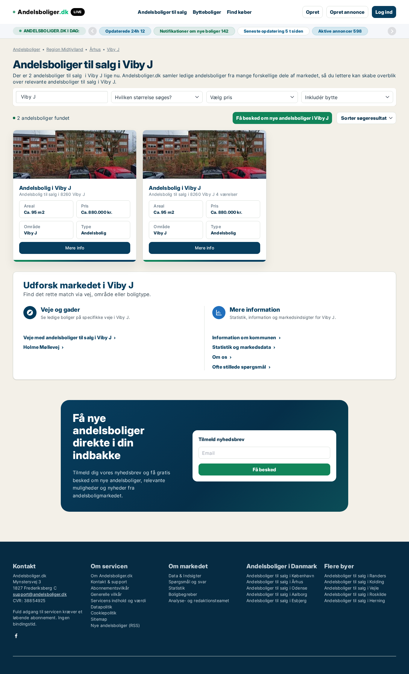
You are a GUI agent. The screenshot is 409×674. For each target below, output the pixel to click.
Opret (312, 12)
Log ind (384, 12)
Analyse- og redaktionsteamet (199, 600)
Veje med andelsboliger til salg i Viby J (67, 337)
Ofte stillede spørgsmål (239, 367)
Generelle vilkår (106, 594)
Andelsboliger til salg (162, 12)
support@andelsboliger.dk (40, 594)
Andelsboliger (26, 49)
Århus (95, 49)
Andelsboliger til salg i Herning (354, 600)
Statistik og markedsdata (241, 347)
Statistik (177, 587)
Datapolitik (101, 606)
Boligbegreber (183, 594)
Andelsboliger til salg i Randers (355, 575)
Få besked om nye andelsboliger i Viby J (282, 118)
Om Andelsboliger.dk (112, 575)
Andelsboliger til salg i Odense (276, 587)
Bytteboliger (207, 12)
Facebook (16, 636)
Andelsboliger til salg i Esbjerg (276, 600)
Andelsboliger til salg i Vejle (351, 587)
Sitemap (99, 619)
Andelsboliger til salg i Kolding (354, 581)
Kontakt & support (109, 581)
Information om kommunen (244, 337)
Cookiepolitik (104, 612)
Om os (219, 357)
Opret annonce (347, 12)
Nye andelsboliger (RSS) (115, 625)
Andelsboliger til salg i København (280, 575)
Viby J (113, 49)
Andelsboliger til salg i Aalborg (276, 594)
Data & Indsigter (185, 575)
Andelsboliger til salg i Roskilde (355, 594)
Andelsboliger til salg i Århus (274, 581)
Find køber (239, 12)
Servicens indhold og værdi (118, 600)
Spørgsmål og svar (187, 581)
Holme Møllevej (41, 347)
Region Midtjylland (65, 49)
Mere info (74, 247)
